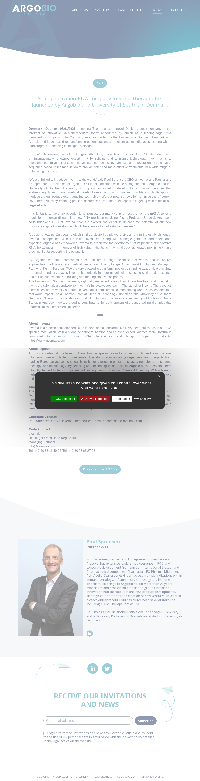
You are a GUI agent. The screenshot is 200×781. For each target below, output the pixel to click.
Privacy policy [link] (142, 398)
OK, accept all (65, 398)
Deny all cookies (95, 398)
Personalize (121, 398)
